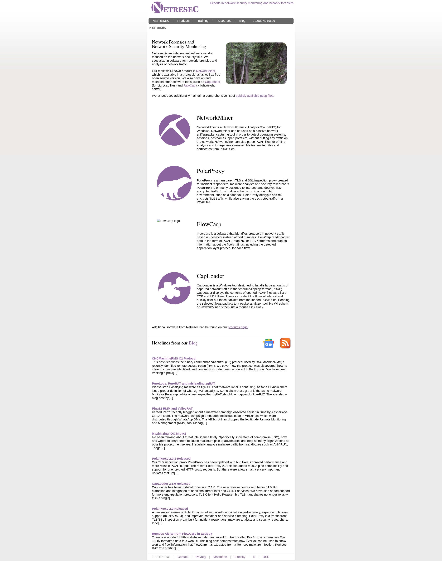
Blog (242, 20)
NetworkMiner (205, 71)
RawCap (189, 85)
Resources (224, 20)
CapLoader (212, 82)
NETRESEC (160, 20)
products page (238, 327)
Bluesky (239, 557)
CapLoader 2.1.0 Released (171, 483)
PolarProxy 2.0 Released (170, 508)
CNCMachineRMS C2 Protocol (174, 358)
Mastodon (220, 557)
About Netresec (264, 20)
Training (203, 20)
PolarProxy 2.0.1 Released (171, 458)
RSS (266, 557)
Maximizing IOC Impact (169, 433)
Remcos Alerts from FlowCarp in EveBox (182, 533)
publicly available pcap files (254, 95)
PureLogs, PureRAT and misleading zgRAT (183, 383)
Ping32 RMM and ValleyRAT (172, 408)
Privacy (201, 557)
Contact (183, 557)
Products (183, 20)
